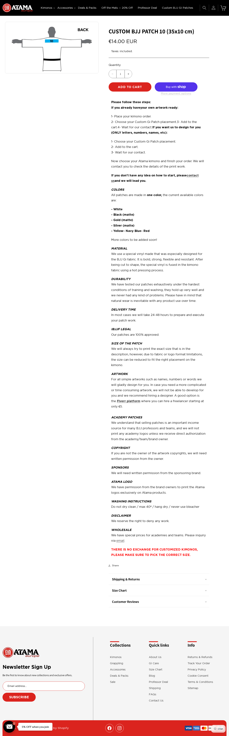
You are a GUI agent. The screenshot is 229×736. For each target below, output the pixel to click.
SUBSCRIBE (19, 697)
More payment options (176, 93)
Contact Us (156, 700)
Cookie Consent (198, 675)
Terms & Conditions (200, 681)
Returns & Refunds (200, 657)
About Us (155, 657)
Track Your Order (199, 663)
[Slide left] (9, 47)
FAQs (152, 694)
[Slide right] (94, 47)
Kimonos (116, 657)
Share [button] (115, 565)
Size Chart (155, 669)
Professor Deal (158, 681)
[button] (46, 8)
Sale (112, 681)
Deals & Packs (119, 675)
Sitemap (193, 688)
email (120, 540)
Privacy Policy (197, 669)
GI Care (154, 663)
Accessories (118, 669)
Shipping (155, 688)
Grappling (116, 663)
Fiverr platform (128, 401)
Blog (152, 675)
